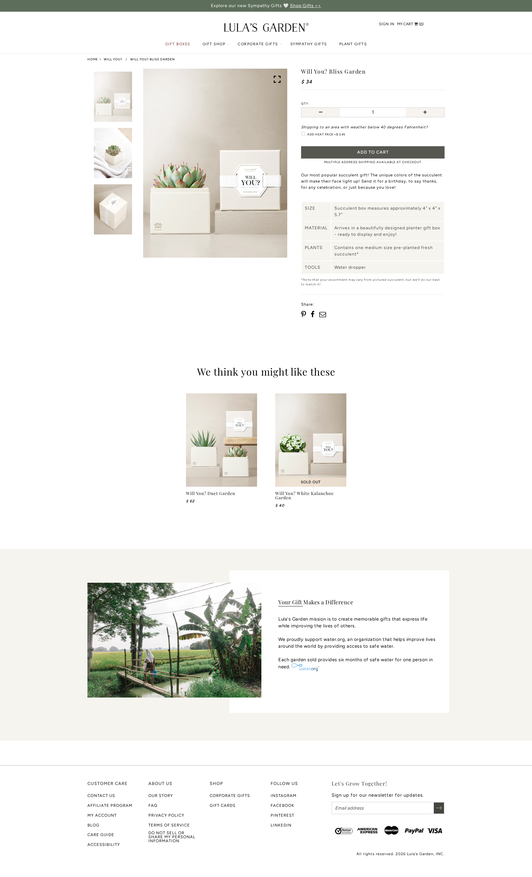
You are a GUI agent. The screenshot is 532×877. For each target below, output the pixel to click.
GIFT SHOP (214, 44)
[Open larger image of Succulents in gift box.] (277, 79)
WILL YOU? (113, 59)
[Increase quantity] (425, 112)
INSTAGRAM (283, 796)
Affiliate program (109, 805)
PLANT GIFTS (353, 44)
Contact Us (101, 796)
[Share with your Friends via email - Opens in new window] (323, 314)
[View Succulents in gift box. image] (215, 163)
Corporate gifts (230, 796)
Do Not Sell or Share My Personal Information (171, 837)
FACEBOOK (282, 805)
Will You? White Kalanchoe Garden (304, 495)
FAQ (152, 805)
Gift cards (223, 805)
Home (92, 59)
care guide (100, 835)
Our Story (160, 796)
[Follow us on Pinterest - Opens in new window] (304, 314)
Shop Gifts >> (305, 6)
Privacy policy (166, 815)
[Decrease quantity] (320, 112)
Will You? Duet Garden (210, 493)
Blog (93, 825)
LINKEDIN (281, 825)
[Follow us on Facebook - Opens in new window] (312, 314)
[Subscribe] (439, 808)
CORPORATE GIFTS (258, 44)
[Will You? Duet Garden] (221, 440)
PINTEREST (282, 815)
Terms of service (169, 825)
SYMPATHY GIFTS (308, 44)
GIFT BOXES (177, 44)
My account (102, 815)
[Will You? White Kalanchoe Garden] (310, 440)
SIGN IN (386, 24)
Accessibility (103, 845)
